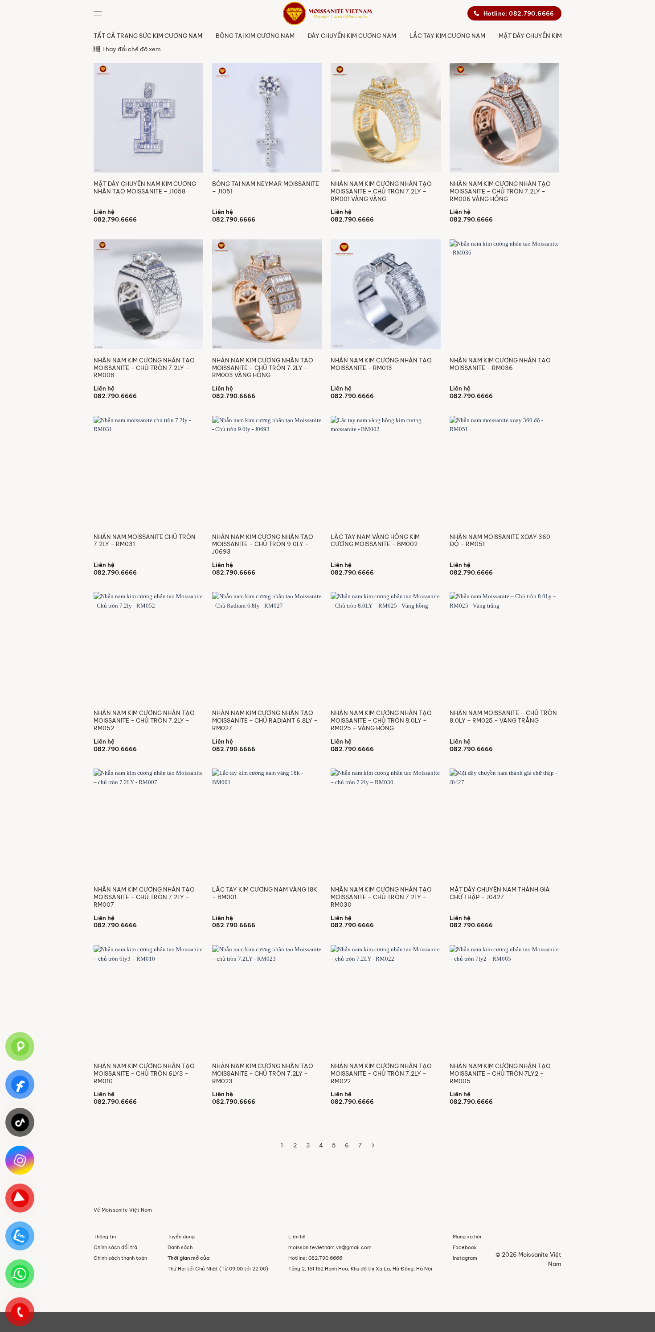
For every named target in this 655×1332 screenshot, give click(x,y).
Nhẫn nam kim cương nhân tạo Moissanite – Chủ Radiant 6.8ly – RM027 (265, 720)
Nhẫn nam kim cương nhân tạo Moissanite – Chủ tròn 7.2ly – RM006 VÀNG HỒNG (500, 191)
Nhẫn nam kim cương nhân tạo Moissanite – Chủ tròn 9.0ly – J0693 (262, 544)
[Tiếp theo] (373, 1145)
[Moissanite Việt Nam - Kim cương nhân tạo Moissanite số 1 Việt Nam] (327, 13)
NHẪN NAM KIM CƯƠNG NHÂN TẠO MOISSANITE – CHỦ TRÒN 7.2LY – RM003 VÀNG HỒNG (262, 368)
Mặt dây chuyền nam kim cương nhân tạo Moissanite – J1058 (145, 187)
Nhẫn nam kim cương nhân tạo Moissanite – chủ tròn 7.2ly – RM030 (381, 897)
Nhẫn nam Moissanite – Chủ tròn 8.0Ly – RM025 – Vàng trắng (503, 716)
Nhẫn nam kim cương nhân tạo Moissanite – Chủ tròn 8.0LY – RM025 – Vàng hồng (381, 720)
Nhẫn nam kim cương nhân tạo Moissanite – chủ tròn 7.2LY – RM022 (381, 1073)
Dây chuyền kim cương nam (352, 35)
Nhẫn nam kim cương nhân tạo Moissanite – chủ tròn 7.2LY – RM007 (144, 897)
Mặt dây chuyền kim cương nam (550, 35)
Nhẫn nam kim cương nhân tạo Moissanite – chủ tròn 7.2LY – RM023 (262, 1073)
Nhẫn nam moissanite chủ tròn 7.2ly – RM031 (145, 540)
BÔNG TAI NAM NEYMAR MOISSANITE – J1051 (265, 187)
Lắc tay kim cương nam (447, 35)
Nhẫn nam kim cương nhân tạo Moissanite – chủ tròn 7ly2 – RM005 (500, 1073)
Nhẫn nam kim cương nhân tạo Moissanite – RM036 (500, 364)
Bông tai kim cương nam (255, 35)
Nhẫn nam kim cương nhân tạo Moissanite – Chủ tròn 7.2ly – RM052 (144, 720)
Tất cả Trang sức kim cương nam (148, 35)
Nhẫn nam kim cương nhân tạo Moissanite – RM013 (381, 364)
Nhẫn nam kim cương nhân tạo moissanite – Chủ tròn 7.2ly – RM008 (144, 368)
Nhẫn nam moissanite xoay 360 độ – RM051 (500, 540)
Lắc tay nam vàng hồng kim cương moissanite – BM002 (375, 540)
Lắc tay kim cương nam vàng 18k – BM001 (264, 893)
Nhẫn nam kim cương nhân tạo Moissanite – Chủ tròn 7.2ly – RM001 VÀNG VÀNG (381, 191)
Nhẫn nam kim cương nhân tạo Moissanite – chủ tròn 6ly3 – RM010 (144, 1073)
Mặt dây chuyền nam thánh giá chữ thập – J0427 (500, 893)
